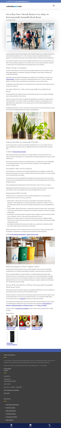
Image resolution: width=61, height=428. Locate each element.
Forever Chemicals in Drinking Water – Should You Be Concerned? (24, 234)
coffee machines (46, 303)
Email (30, 426)
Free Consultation (7, 368)
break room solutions (42, 305)
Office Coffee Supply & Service (12, 404)
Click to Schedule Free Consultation (11, 390)
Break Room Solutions (10, 407)
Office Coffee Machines (11, 410)
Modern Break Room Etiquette (19, 151)
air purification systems (28, 305)
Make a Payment (9, 420)
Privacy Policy (7, 393)
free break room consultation (22, 308)
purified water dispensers (16, 305)
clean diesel (22, 298)
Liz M (8, 20)
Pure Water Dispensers (11, 413)
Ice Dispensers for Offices (11, 417)
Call (50, 426)
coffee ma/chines (10, 79)
